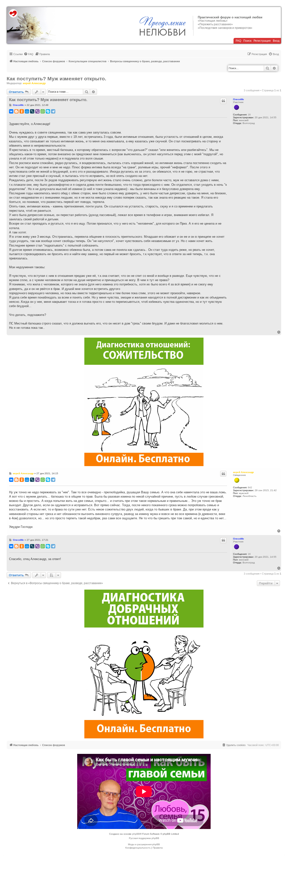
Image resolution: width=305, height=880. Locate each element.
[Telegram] (53, 111)
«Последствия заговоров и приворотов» (225, 27)
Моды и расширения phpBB (144, 844)
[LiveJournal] (32, 111)
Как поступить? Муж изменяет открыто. (56, 78)
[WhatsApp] (43, 111)
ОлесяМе (238, 99)
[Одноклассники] (22, 111)
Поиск (247, 40)
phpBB (136, 834)
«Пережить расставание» (215, 24)
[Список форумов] (31, 25)
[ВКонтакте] (11, 111)
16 (249, 114)
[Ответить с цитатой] (223, 101)
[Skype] (48, 111)
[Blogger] (16, 111)
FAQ (238, 40)
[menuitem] (28, 54)
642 (250, 487)
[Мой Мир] (27, 111)
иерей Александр (34, 83)
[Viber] (37, 111)
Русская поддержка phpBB (144, 838)
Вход (276, 40)
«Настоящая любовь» (213, 20)
